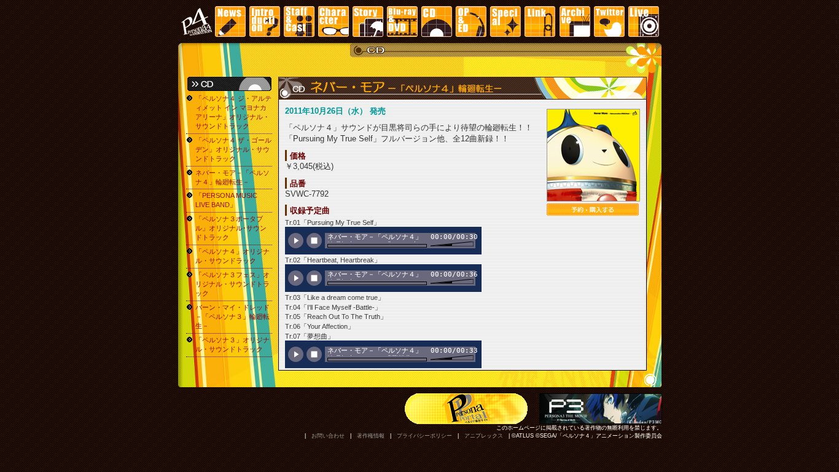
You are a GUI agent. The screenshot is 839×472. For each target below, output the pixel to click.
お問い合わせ (328, 436)
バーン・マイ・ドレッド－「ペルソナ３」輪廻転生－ (232, 316)
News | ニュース (230, 21)
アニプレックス (483, 436)
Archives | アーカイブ (574, 21)
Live (643, 21)
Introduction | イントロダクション (265, 21)
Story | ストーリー (368, 21)
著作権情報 (370, 436)
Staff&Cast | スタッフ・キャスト (299, 21)
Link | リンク (540, 21)
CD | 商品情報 (436, 21)
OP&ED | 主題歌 (471, 21)
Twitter (608, 21)
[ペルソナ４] (196, 21)
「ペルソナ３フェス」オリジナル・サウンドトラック (232, 284)
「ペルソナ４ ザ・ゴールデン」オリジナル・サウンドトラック (233, 149)
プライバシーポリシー (424, 436)
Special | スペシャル (505, 21)
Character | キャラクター (333, 21)
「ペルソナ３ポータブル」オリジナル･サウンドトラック (231, 228)
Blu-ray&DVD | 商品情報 (402, 21)
